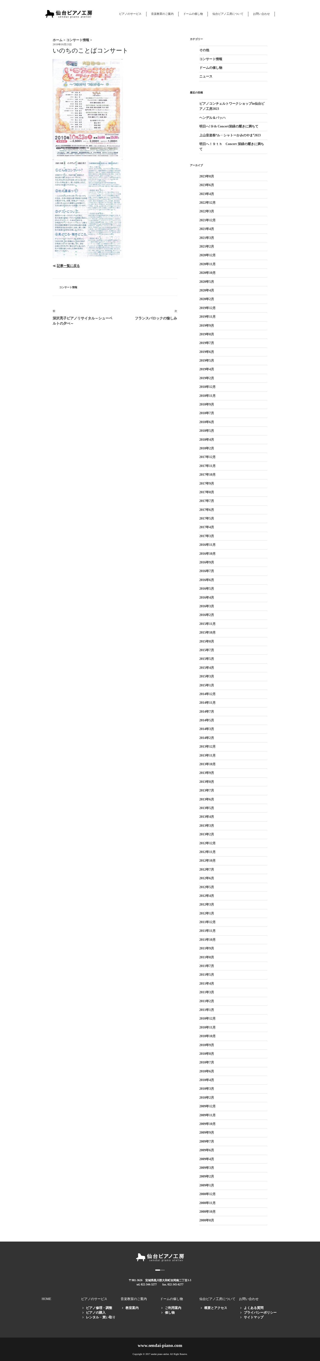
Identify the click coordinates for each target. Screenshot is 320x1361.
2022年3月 (206, 211)
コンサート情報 (68, 287)
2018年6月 (206, 422)
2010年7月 (206, 1062)
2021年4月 (206, 229)
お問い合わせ (261, 13)
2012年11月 (207, 852)
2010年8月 (206, 1053)
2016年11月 (207, 545)
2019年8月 (206, 334)
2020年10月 (207, 273)
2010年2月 (206, 1097)
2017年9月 (206, 483)
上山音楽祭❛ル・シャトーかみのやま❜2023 (230, 135)
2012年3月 (206, 904)
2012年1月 (206, 913)
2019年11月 (207, 316)
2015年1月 (206, 685)
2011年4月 (206, 983)
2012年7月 (206, 869)
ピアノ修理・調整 (99, 1308)
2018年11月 (207, 396)
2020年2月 (206, 299)
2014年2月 (206, 738)
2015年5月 (206, 659)
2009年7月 (206, 1141)
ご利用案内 (173, 1308)
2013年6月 (206, 799)
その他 (204, 50)
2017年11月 (207, 466)
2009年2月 (206, 1176)
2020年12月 (207, 255)
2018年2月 (206, 448)
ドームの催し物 (210, 67)
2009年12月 (207, 1106)
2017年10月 (207, 474)
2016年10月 (207, 553)
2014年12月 (207, 694)
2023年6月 (206, 185)
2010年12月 (207, 1018)
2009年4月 (206, 1159)
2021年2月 (206, 246)
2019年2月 (206, 378)
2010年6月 (206, 1071)
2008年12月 (207, 1194)
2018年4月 (206, 439)
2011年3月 (206, 992)
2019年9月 (206, 325)
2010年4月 (206, 1080)
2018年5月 (206, 430)
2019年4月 (206, 369)
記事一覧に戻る (68, 266)
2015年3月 (206, 676)
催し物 (170, 1312)
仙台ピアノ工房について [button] (227, 13)
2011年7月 (206, 966)
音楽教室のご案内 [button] (162, 13)
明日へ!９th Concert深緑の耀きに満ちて (228, 126)
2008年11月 (207, 1203)
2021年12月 (207, 220)
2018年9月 (206, 404)
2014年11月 (207, 702)
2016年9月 (206, 562)
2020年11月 (207, 264)
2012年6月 (206, 878)
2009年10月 (207, 1124)
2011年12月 (207, 922)
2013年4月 (206, 816)
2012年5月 (206, 887)
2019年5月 (206, 360)
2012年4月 (206, 896)
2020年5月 (206, 281)
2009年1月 (206, 1185)
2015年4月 (206, 667)
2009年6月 (206, 1150)
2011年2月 (206, 1001)
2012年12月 (207, 843)
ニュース (205, 76)
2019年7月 (206, 343)
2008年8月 (206, 1220)
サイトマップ (254, 1317)
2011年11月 (207, 931)
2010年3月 (206, 1088)
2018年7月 (206, 413)
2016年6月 (206, 580)
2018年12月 (207, 387)
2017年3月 (206, 536)
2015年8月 (206, 641)
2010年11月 (207, 1027)
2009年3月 (206, 1168)
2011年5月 (206, 974)
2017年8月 (206, 492)
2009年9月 (206, 1132)
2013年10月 (207, 764)
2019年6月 (206, 352)
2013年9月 (206, 773)
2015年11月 (207, 624)
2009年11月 (207, 1115)
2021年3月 (206, 238)
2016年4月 (206, 597)
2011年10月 (207, 939)
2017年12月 (207, 457)
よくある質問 (254, 1308)
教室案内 (132, 1308)
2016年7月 (206, 571)
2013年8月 (206, 782)
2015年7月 (206, 650)
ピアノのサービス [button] (130, 13)
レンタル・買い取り (100, 1317)
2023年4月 (206, 194)
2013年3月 (206, 825)
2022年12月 (207, 202)
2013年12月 (207, 746)
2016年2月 (206, 615)
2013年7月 (206, 790)
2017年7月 (206, 501)
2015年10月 (207, 632)
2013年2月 (206, 834)
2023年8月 (206, 176)
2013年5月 (206, 808)
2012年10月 (207, 860)
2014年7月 (206, 711)
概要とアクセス (215, 1308)
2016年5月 (206, 588)
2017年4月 (206, 527)
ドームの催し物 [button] (193, 13)
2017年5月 (206, 518)
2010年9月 (206, 1045)
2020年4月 (206, 290)
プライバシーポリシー (260, 1312)
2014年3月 (206, 729)
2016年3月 (206, 606)
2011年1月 (206, 1010)
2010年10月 (207, 1036)
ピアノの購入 (96, 1312)
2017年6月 (206, 510)
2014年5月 (206, 720)
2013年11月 (207, 755)
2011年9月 (206, 948)
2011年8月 (206, 957)
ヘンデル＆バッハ (212, 117)
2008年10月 (207, 1211)
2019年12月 (207, 308)
